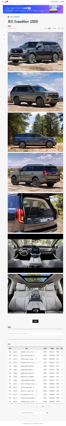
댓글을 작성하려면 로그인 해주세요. (18, 333)
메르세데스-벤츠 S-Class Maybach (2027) (28, 401)
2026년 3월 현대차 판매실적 (28, 380)
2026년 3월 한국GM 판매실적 (28, 366)
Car (12, 17)
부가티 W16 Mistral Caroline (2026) (28, 384)
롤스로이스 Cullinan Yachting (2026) (28, 391)
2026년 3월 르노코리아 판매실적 (28, 373)
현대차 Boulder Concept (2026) (28, 359)
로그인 (63, 1)
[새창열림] (5, 2)
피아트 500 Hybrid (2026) (27, 398)
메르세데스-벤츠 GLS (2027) (28, 362)
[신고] (62, 28)
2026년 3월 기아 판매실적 (27, 377)
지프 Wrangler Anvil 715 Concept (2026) (28, 394)
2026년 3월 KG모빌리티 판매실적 (28, 369)
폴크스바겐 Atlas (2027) (27, 355)
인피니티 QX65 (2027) (26, 387)
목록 (35, 321)
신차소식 (17, 17)
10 (48, 406)
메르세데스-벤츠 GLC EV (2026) (28, 352)
